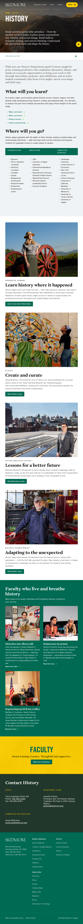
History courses (15, 119)
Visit (52, 5)
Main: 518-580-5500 (13, 852)
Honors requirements (17, 123)
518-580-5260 (18, 799)
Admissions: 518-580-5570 (15, 855)
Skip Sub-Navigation (41, 44)
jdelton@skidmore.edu (53, 806)
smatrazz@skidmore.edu (16, 823)
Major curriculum (15, 112)
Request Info (40, 5)
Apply (60, 5)
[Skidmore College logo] (18, 839)
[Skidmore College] (15, 4)
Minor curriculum (15, 116)
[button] (72, 4)
